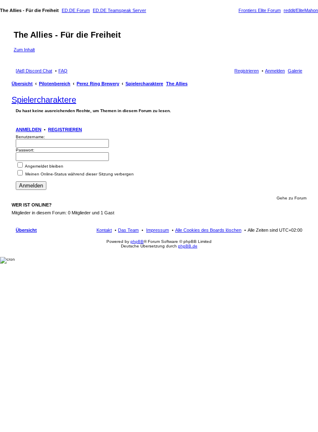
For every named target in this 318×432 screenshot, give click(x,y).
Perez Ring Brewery (98, 83)
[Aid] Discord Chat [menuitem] (34, 70)
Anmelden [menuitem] (275, 70)
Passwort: (25, 150)
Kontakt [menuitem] (104, 230)
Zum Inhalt (24, 49)
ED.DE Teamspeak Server (119, 10)
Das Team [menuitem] (128, 230)
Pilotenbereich (54, 83)
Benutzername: (30, 136)
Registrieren (65, 129)
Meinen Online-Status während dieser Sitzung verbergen (79, 174)
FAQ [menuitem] (62, 70)
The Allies (177, 83)
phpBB (137, 241)
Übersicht (22, 83)
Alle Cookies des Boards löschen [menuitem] (208, 230)
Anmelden (28, 129)
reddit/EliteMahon (301, 10)
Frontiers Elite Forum (259, 10)
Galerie (295, 70)
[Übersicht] (18, 26)
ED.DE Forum (76, 10)
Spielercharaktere (144, 83)
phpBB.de (188, 246)
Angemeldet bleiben (43, 166)
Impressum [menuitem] (157, 230)
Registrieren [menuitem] (246, 70)
